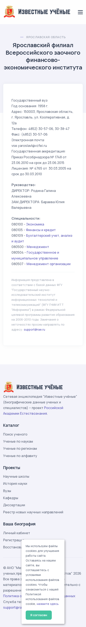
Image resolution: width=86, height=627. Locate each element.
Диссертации (14, 505)
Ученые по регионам (20, 448)
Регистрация (13, 540)
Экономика (35, 224)
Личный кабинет (16, 533)
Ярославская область (46, 37)
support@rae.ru (34, 329)
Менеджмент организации (49, 264)
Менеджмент (38, 246)
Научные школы (16, 476)
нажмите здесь (48, 604)
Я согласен (38, 615)
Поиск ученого (15, 434)
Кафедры (10, 498)
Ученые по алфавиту (20, 455)
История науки (15, 483)
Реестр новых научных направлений (33, 512)
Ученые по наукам (18, 441)
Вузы (7, 491)
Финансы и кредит (41, 230)
